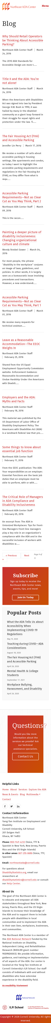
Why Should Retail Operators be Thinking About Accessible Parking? (22, 40)
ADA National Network (19, 939)
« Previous (11, 555)
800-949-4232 (17, 842)
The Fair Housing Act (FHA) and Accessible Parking (20, 138)
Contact (6, 799)
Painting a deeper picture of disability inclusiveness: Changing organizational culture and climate (21, 238)
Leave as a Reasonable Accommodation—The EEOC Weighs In (21, 344)
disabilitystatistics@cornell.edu (19, 879)
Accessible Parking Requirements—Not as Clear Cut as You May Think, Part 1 (21, 301)
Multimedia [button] (32, 794)
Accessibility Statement (15, 985)
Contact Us (25, 756)
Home (5, 789)
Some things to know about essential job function (21, 449)
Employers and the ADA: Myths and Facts (18, 399)
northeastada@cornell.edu (24, 862)
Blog (22, 794)
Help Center (13, 883)
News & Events (10, 794)
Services (22, 789)
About (13, 789)
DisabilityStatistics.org (14, 872)
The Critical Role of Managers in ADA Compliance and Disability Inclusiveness (22, 501)
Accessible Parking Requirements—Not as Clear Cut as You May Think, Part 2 (21, 197)
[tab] (25, 6)
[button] (45, 6)
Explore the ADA (37, 789)
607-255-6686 (25, 853)
